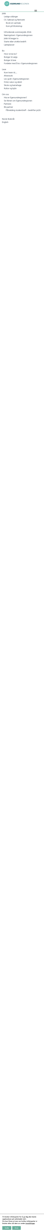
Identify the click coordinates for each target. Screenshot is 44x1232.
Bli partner (8, 107)
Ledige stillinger (11, 16)
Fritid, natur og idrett (13, 82)
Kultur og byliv (10, 88)
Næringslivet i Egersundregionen (18, 35)
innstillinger (30, 1223)
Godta (7, 1228)
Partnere (7, 104)
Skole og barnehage (12, 85)
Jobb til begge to (11, 38)
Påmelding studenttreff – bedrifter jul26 (23, 110)
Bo (3, 50)
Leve (4, 69)
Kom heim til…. (10, 72)
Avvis (16, 1228)
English (5, 122)
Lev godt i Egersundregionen (16, 79)
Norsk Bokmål (8, 119)
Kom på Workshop (14, 26)
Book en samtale (13, 23)
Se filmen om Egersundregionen (18, 100)
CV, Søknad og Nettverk (14, 20)
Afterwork (8, 75)
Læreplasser (9, 45)
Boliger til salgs (10, 57)
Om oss (5, 94)
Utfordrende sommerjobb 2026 (17, 32)
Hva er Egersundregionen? (15, 97)
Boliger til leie (10, 60)
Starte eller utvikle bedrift (15, 41)
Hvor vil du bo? (10, 54)
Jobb (4, 13)
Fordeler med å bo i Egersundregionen (20, 63)
